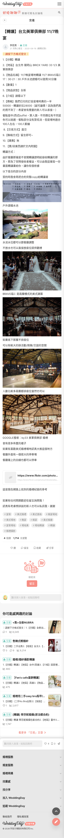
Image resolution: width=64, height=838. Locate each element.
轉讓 (52, 525)
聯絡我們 (7, 816)
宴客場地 (10, 525)
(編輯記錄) (41, 49)
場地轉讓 (39, 525)
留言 (26, 547)
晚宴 (24, 519)
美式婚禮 (21, 514)
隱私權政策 (23, 816)
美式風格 (37, 514)
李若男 (13, 45)
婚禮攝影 (10, 530)
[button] (32, 756)
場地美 (25, 525)
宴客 (8, 514)
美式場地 (10, 519)
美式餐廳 (48, 519)
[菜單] (59, 4)
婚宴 (34, 519)
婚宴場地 (52, 514)
